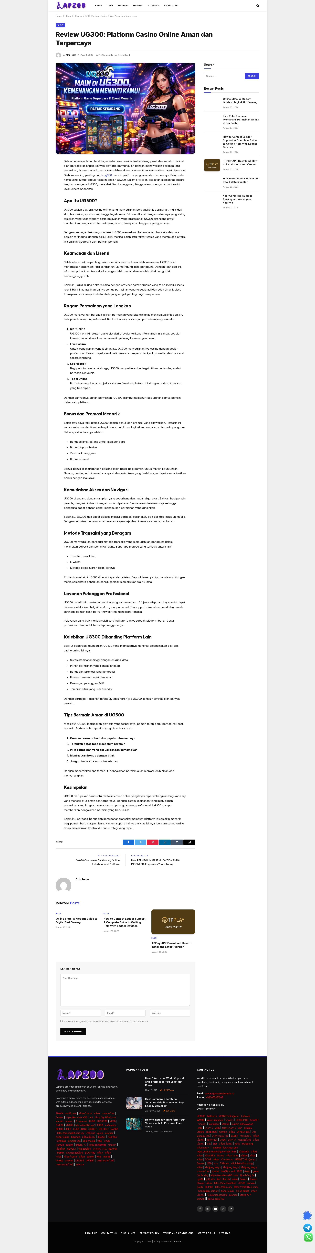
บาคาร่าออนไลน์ (220, 1135)
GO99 (208, 1159)
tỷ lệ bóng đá (247, 1175)
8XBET (234, 1135)
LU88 (92, 1121)
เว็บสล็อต (112, 1136)
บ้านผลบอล (81, 1121)
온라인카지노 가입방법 (105, 1148)
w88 (99, 1140)
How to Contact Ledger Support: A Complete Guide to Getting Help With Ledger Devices (125, 922)
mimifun (223, 1131)
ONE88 (59, 1125)
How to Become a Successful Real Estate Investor (241, 180)
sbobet (215, 1171)
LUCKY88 (102, 1121)
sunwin (59, 1121)
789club (90, 1133)
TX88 (100, 1125)
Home (98, 5)
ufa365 (248, 1127)
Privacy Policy (149, 1233)
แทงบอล (109, 1133)
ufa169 (200, 1131)
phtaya (200, 1183)
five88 (106, 1156)
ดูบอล (100, 1133)
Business (138, 5)
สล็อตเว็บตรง (85, 1113)
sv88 (107, 1140)
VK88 (113, 1121)
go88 (200, 1179)
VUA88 (69, 1125)
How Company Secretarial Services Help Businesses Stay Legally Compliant (164, 1102)
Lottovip (245, 1116)
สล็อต (97, 1113)
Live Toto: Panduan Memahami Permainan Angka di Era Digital (241, 120)
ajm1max (61, 1140)
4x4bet (101, 1136)
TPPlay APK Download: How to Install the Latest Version (171, 944)
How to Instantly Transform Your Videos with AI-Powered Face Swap (165, 1123)
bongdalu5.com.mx (208, 1190)
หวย (216, 1163)
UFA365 (79, 1160)
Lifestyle (153, 5)
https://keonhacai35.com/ (79, 1117)
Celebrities (171, 5)
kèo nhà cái (89, 1140)
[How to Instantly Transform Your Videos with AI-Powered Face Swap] (134, 1124)
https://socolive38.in (225, 1183)
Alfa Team (71, 55)
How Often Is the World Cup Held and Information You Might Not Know (165, 1082)
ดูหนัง (237, 1143)
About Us (91, 1233)
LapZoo (178, 1241)
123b (209, 1163)
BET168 (209, 1187)
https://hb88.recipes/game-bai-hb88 (217, 1151)
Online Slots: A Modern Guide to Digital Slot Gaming (76, 920)
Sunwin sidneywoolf (242, 1124)
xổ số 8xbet (242, 1190)
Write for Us (206, 1233)
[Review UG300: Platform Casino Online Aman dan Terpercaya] (125, 108)
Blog (60, 25)
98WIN (59, 1113)
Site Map (224, 1233)
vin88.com (70, 1113)
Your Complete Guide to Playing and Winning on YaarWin (237, 199)
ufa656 (225, 1124)
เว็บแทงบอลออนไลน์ (217, 1194)
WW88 (200, 1120)
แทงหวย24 (212, 1139)
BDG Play (90, 1152)
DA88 (84, 1129)
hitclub (220, 1155)
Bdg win (75, 1136)
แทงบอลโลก (108, 1113)
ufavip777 (81, 1144)
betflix (60, 1152)
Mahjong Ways (213, 1167)
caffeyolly (110, 1125)
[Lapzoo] (71, 5)
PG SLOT (104, 1129)
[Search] (257, 5)
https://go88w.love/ (105, 1117)
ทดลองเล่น (245, 1135)
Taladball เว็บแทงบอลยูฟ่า (224, 1147)
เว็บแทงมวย (227, 1159)
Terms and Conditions (178, 1233)
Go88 (223, 1139)
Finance (123, 5)
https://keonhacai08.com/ (224, 1175)
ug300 (108, 175)
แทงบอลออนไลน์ (74, 1152)
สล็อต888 (244, 1151)
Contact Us (109, 1233)
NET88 (59, 1129)
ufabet (244, 1155)
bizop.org (247, 1143)
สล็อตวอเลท (203, 1147)
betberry (212, 1116)
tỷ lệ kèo (210, 1179)
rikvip (247, 1171)
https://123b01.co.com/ (246, 1187)
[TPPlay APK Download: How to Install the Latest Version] (173, 921)
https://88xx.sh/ (223, 1187)
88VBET (71, 1148)
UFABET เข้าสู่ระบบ (229, 1116)
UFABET (90, 1160)
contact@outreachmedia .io (219, 1093)
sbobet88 (211, 1131)
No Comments (106, 55)
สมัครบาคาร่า (229, 1127)
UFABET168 (242, 1120)
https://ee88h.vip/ (85, 1125)
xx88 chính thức (97, 1144)
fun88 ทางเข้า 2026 (231, 1171)
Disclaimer (128, 1233)
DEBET (93, 1129)
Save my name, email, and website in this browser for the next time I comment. (106, 1021)
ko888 (114, 1129)
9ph (240, 1127)
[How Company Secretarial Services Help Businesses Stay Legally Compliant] (134, 1103)
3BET (68, 1129)
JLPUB (241, 1183)
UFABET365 (243, 1131)
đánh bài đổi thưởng (242, 1163)
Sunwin (59, 1117)
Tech (110, 5)
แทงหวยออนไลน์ (215, 1120)
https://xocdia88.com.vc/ (70, 1133)
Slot (209, 1143)
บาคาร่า (69, 1121)
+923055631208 (214, 1097)
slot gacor (214, 1124)
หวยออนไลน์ (84, 1148)
